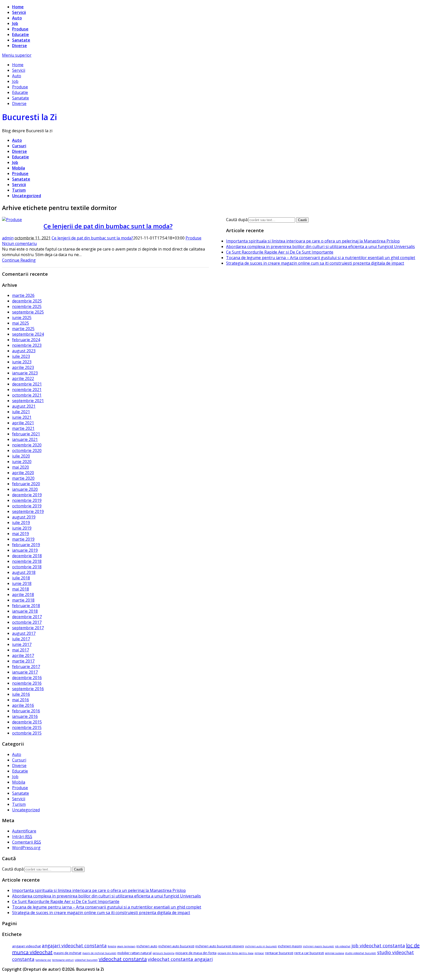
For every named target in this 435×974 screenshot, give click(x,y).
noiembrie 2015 (27, 727)
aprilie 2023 (23, 367)
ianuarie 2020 (25, 489)
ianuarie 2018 (25, 611)
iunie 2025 (21, 317)
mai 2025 (20, 323)
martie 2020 (23, 478)
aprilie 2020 (23, 472)
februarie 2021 (26, 434)
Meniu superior (16, 55)
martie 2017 (23, 661)
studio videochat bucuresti (360, 953)
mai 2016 (20, 700)
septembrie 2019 (28, 511)
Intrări (22, 836)
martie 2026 (23, 295)
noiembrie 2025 (27, 306)
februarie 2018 (26, 605)
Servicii (19, 12)
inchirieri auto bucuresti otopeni (219, 946)
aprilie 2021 (23, 423)
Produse (20, 29)
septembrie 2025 (28, 312)
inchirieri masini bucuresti (318, 946)
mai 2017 (20, 650)
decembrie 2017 (27, 616)
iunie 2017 (21, 644)
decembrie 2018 (27, 556)
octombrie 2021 (27, 395)
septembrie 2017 (28, 628)
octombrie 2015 (27, 733)
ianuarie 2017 (25, 672)
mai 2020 (20, 467)
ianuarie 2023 (25, 373)
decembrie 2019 (27, 495)
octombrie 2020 (27, 450)
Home (18, 7)
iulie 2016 (21, 694)
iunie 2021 (21, 417)
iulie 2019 (21, 522)
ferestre (112, 946)
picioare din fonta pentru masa (235, 953)
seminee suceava (334, 953)
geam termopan (126, 946)
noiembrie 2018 (27, 561)
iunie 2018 (21, 583)
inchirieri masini (290, 946)
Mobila (18, 168)
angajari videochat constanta (74, 945)
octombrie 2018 (27, 567)
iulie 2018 (21, 578)
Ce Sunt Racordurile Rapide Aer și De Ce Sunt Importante (279, 252)
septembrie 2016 (28, 688)
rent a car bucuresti (309, 953)
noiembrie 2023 (27, 345)
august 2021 (23, 406)
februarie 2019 (26, 544)
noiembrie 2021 (27, 389)
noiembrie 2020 (27, 445)
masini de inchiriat (67, 953)
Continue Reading (19, 260)
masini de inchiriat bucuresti (99, 953)
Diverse (19, 45)
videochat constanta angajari (180, 959)
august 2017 (23, 633)
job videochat (342, 946)
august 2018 (23, 572)
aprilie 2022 (23, 378)
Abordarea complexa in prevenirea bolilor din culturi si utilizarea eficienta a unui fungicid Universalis (320, 246)
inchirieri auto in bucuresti (261, 946)
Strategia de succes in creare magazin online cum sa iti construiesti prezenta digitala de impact (315, 263)
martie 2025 (23, 328)
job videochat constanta (378, 945)
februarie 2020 (26, 483)
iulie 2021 (21, 411)
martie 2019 (23, 539)
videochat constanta (123, 959)
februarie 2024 (26, 339)
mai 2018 (20, 589)
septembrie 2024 (28, 334)
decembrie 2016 (27, 677)
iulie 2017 (21, 639)
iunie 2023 (21, 362)
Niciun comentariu (19, 243)
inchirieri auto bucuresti (176, 946)
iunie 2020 (21, 461)
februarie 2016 (26, 711)
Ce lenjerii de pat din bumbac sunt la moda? (108, 226)
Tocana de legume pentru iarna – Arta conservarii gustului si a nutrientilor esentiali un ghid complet (320, 257)
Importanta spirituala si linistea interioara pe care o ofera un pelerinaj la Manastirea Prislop (313, 241)
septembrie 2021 (28, 400)
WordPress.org (26, 847)
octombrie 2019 (27, 506)
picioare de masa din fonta (195, 953)
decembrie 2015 (27, 722)
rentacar (259, 953)
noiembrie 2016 (27, 683)
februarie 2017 (26, 666)
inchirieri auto (146, 946)
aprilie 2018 (23, 594)
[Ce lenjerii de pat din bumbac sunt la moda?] (12, 219)
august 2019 (23, 517)
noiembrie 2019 (27, 500)
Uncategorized (26, 195)
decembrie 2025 (27, 301)
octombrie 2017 (27, 622)
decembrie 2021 (27, 384)
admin (8, 238)
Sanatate (21, 40)
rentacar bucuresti (279, 953)
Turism (19, 190)
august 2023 (23, 351)
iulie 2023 (21, 356)
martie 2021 (23, 428)
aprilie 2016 (23, 705)
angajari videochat (26, 946)
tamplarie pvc (43, 960)
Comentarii (26, 842)
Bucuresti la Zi (29, 117)
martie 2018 (23, 600)
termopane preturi (63, 960)
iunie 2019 (21, 528)
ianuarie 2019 (25, 550)
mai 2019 (20, 533)
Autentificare (24, 831)
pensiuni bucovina (163, 953)
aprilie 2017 (23, 655)
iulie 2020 (21, 456)
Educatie (20, 34)
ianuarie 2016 (25, 716)
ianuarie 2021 (25, 439)
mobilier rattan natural (134, 953)
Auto (17, 18)
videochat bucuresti (86, 960)
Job (15, 23)
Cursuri (19, 146)
